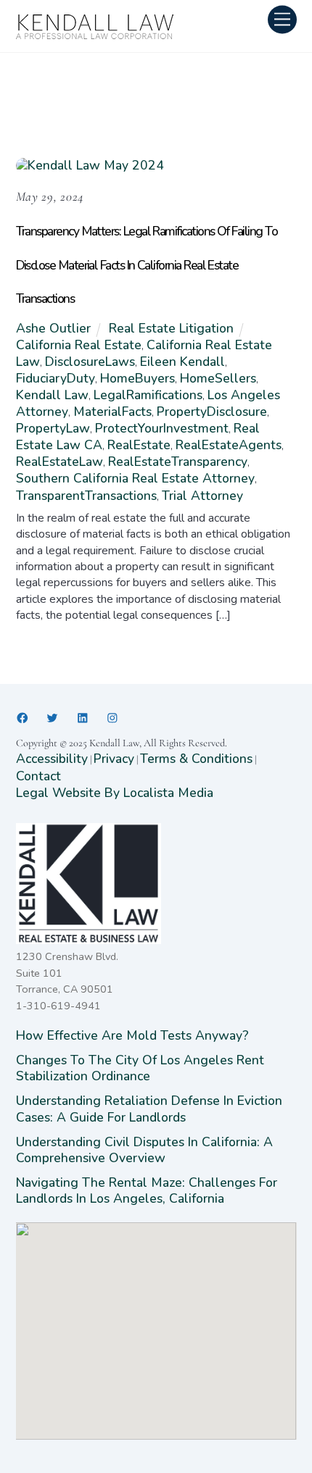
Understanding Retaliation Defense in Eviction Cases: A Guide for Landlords (149, 1108)
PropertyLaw (53, 428)
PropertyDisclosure (212, 411)
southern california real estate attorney (135, 478)
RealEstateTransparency (177, 461)
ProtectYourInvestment (162, 428)
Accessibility (52, 758)
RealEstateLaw (59, 461)
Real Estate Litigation (171, 328)
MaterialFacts (112, 411)
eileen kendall (182, 361)
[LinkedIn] (82, 718)
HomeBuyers (137, 378)
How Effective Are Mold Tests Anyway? (132, 1035)
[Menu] (282, 19)
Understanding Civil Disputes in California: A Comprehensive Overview (144, 1150)
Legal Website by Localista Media (114, 792)
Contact (38, 776)
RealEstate (139, 445)
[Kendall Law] (96, 35)
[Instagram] (112, 718)
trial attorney (202, 495)
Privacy (114, 758)
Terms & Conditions (196, 758)
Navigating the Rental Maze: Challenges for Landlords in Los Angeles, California (146, 1190)
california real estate (78, 345)
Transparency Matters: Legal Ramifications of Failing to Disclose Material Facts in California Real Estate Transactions (147, 264)
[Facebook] (22, 718)
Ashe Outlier (53, 328)
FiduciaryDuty (55, 378)
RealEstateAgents (229, 445)
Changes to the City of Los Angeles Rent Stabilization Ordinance (140, 1068)
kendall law (52, 395)
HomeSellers (218, 378)
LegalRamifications (148, 395)
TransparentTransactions (86, 495)
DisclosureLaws (90, 361)
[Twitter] (52, 718)
